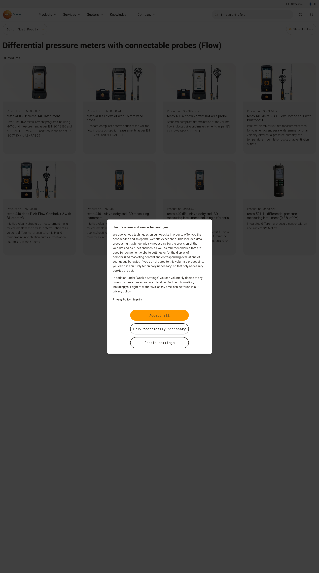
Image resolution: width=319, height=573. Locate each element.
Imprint (137, 299)
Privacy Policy (122, 299)
